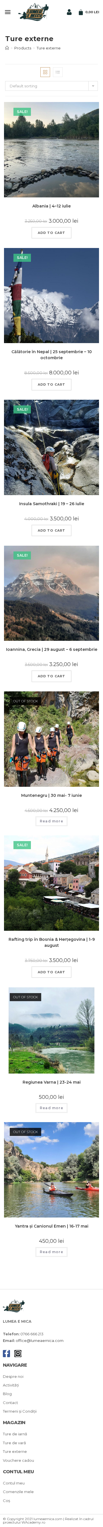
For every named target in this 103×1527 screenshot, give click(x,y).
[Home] (7, 48)
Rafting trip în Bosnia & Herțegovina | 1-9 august (52, 942)
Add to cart (51, 233)
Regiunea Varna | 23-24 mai (52, 1082)
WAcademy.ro (33, 1522)
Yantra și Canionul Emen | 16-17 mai (51, 1226)
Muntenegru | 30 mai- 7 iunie (51, 795)
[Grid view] (45, 72)
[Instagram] (17, 1353)
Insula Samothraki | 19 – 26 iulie (51, 503)
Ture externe (49, 48)
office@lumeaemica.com (40, 1340)
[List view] (58, 72)
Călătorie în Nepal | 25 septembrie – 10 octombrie (51, 354)
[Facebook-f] (6, 1353)
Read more (51, 821)
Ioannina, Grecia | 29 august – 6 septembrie (51, 649)
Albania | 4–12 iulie (51, 206)
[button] (8, 12)
